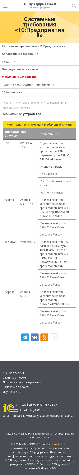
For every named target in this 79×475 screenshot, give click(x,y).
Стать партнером (14, 377)
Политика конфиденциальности (23, 382)
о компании (59, 444)
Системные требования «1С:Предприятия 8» (39, 27)
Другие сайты (12, 392)
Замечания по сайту (16, 387)
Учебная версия (13, 373)
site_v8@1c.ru (36, 410)
